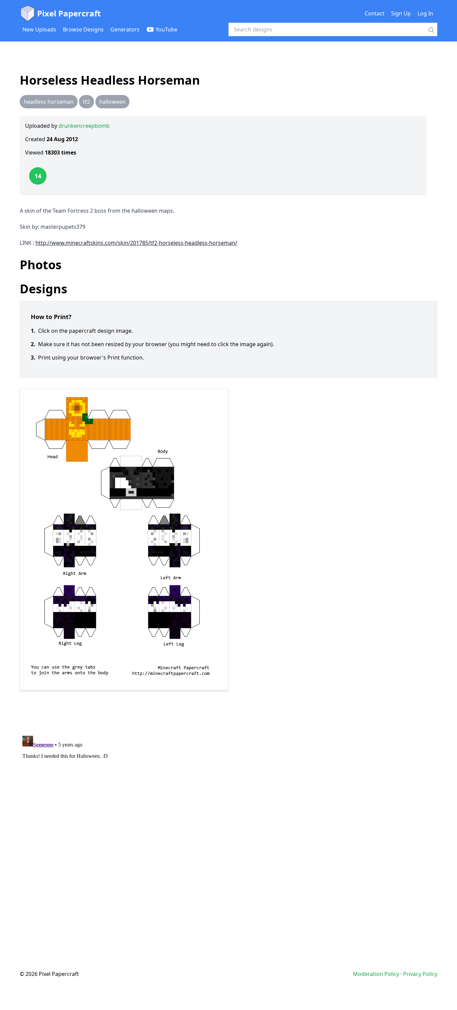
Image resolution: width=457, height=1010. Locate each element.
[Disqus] (228, 816)
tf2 (86, 101)
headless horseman (49, 101)
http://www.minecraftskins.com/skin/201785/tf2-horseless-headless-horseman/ (136, 242)
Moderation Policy (376, 974)
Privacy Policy (420, 974)
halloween (112, 101)
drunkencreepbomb (84, 125)
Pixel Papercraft (69, 13)
